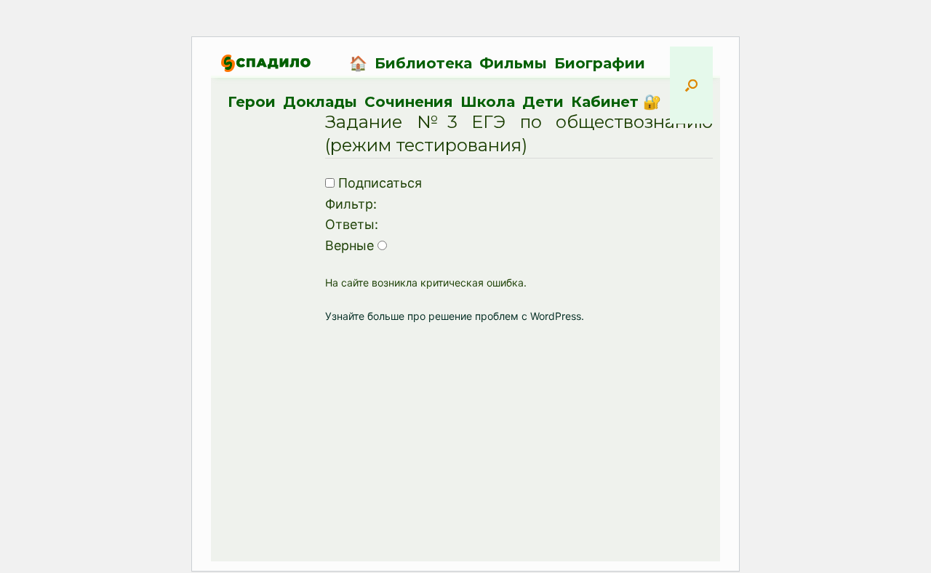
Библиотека (423, 63)
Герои (252, 102)
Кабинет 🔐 (616, 102)
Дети (543, 102)
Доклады (320, 102)
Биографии (599, 63)
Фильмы (513, 63)
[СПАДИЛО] (265, 63)
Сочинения (408, 102)
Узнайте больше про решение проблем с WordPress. (454, 316)
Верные (349, 245)
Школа (487, 102)
